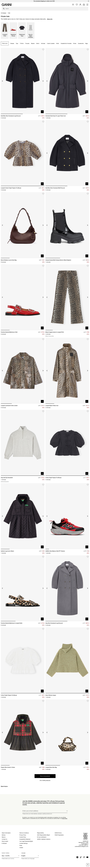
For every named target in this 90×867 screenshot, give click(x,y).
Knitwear (43, 43)
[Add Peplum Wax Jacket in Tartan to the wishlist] (43, 701)
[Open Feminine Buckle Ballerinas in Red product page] (23, 297)
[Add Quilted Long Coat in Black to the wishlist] (43, 484)
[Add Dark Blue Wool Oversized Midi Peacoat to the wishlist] (87, 121)
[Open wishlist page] (76, 4)
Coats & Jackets (50, 43)
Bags (86, 43)
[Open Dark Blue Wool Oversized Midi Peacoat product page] (67, 153)
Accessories (81, 43)
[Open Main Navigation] (87, 4)
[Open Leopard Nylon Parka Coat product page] (67, 371)
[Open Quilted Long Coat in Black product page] (23, 516)
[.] (45, 1)
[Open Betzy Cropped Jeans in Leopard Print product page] (67, 297)
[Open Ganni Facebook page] (84, 857)
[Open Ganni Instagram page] (77, 857)
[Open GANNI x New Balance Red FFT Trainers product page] (67, 516)
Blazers (33, 43)
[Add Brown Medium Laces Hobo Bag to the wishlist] (43, 193)
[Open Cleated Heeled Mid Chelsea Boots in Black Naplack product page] (67, 225)
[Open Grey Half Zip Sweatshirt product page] (23, 443)
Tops (17, 43)
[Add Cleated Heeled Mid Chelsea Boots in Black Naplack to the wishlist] (87, 193)
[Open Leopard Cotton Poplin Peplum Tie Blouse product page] (23, 153)
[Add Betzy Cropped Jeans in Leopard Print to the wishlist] (87, 266)
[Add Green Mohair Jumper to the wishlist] (87, 629)
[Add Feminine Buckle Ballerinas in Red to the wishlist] (43, 266)
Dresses (12, 43)
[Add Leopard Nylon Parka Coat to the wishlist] (87, 339)
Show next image (43, 81)
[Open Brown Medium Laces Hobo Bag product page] (23, 225)
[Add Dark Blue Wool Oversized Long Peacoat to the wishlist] (43, 49)
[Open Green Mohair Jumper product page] (67, 660)
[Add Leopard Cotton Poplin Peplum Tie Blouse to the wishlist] (43, 121)
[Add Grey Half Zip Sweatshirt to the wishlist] (43, 411)
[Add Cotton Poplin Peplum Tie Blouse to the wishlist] (87, 411)
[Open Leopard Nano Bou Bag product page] (67, 732)
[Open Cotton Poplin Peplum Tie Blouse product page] (67, 443)
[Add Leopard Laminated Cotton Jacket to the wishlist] (43, 339)
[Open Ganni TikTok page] (81, 857)
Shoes (74, 43)
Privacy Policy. (64, 818)
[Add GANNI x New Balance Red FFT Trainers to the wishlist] (87, 484)
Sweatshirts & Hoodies (66, 43)
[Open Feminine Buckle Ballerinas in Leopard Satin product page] (23, 588)
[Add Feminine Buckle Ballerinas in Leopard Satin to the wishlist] (43, 557)
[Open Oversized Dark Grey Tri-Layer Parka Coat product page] (67, 81)
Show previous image (2, 81)
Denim (37, 43)
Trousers (27, 43)
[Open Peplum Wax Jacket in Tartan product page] (23, 732)
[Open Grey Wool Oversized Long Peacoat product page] (67, 588)
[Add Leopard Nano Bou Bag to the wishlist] (87, 701)
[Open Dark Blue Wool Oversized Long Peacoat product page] (23, 81)
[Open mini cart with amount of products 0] (84, 4)
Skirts (57, 43)
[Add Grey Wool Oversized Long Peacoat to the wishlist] (87, 557)
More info (49, 19)
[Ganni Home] (7, 4)
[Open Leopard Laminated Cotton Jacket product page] (23, 371)
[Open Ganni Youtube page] (87, 857)
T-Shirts (22, 43)
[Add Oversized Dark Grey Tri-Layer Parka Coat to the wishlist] (87, 49)
